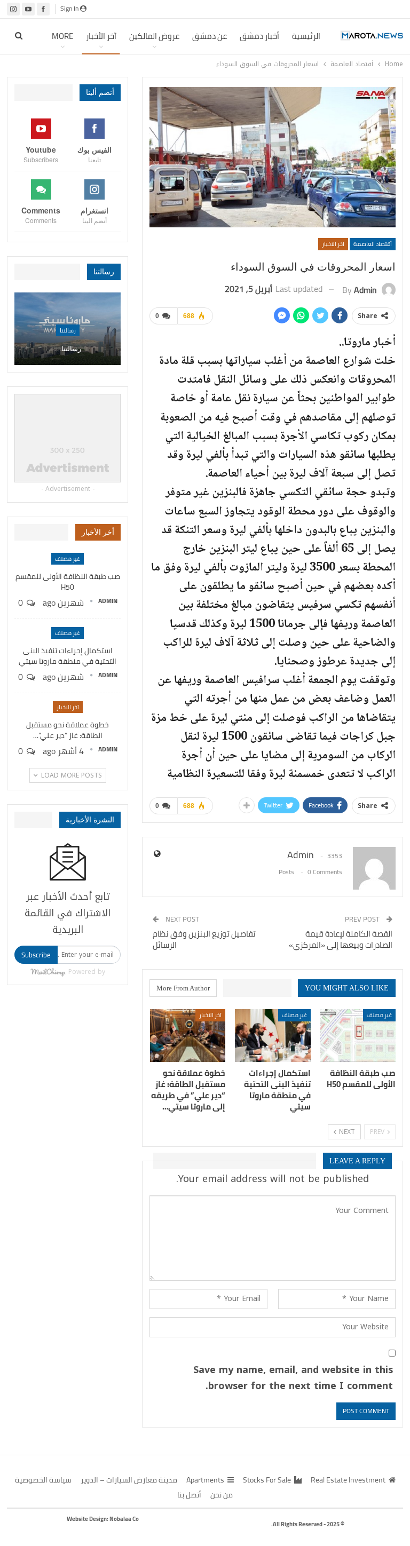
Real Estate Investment (348, 1480)
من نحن (221, 1495)
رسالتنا (68, 330)
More (62, 36)
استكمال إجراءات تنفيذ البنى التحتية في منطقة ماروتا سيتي (67, 656)
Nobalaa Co (124, 1518)
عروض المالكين (154, 36)
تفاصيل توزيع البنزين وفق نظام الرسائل (204, 939)
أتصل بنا (189, 1495)
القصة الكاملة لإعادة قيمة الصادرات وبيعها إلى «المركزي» (340, 939)
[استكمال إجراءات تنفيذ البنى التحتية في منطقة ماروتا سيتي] (273, 1035)
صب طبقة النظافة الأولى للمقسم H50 (67, 581)
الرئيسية (306, 36)
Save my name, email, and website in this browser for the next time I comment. (293, 1378)
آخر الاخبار (333, 244)
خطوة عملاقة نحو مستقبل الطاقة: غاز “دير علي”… (67, 730)
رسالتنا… (67, 349)
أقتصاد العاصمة (372, 244)
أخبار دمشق (259, 36)
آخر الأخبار (101, 36)
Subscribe (36, 954)
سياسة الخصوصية (43, 1480)
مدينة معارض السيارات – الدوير (129, 1480)
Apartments (205, 1480)
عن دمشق (209, 36)
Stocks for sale (267, 1480)
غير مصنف (379, 1015)
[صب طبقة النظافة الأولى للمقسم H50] (358, 1035)
